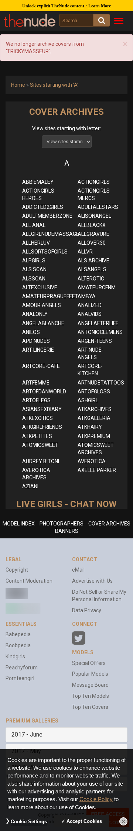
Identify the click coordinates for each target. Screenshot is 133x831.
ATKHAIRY (90, 427)
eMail (78, 570)
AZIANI (30, 486)
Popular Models (90, 674)
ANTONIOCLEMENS (100, 332)
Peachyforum (22, 667)
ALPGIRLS (33, 260)
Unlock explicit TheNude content (53, 5)
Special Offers (89, 663)
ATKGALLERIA (94, 418)
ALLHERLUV (36, 243)
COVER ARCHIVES (109, 524)
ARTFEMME (36, 383)
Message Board (90, 685)
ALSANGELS (92, 269)
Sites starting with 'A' (54, 85)
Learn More (99, 5)
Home (18, 85)
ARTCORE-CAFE (41, 366)
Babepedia (18, 634)
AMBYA (87, 296)
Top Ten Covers (90, 707)
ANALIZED (90, 305)
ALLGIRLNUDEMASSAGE (50, 234)
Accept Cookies (84, 821)
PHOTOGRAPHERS (61, 524)
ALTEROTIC (91, 279)
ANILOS (31, 332)
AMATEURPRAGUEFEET (50, 296)
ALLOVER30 (92, 243)
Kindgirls (15, 656)
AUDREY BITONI (40, 461)
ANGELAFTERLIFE (98, 323)
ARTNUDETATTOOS (101, 383)
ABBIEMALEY (38, 182)
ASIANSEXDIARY (42, 409)
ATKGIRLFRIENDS (42, 427)
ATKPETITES (37, 436)
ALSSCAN (33, 279)
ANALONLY (35, 314)
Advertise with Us (92, 581)
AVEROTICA (92, 461)
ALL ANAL (33, 225)
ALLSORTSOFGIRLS (45, 252)
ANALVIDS (90, 314)
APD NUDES (36, 341)
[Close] (123, 821)
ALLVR (85, 252)
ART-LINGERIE (38, 350)
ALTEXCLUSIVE (39, 287)
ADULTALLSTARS (98, 207)
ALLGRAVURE (93, 234)
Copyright (17, 570)
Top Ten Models (90, 696)
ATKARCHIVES (95, 409)
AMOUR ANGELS (41, 305)
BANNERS (66, 531)
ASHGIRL (88, 400)
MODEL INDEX (19, 524)
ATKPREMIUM (94, 436)
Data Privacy (86, 610)
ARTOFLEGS (36, 400)
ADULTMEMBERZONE (47, 216)
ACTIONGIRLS (94, 182)
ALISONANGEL (94, 216)
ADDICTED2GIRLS (42, 207)
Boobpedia (18, 645)
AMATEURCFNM (97, 287)
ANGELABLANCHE (43, 323)
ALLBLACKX (92, 225)
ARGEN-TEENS (95, 341)
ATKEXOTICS (37, 418)
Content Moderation (29, 581)
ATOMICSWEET (40, 445)
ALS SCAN (34, 269)
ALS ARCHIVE (93, 260)
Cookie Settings (29, 821)
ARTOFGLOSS (94, 391)
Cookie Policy (96, 799)
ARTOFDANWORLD (44, 391)
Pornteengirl (20, 678)
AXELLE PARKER (97, 470)
